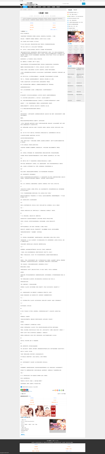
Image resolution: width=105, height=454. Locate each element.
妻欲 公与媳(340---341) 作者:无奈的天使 (76, 16)
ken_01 (70, 52)
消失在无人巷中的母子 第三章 (74, 18)
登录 (80, 0)
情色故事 (58, 6)
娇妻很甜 (54, 27)
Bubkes (81, 45)
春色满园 (25, 6)
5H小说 (54, 25)
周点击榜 (70, 9)
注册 (83, 0)
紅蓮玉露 (81, 52)
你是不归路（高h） (32, 404)
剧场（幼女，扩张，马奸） (73, 26)
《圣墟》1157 (23, 419)
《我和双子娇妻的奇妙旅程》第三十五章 (76, 22)
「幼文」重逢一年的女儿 (73, 14)
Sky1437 (81, 49)
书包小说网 (32, 27)
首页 (21, 6)
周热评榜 (75, 9)
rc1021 (70, 50)
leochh (76, 47)
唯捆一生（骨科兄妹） (36, 450)
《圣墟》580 (29, 9)
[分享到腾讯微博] (59, 390)
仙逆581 (24, 393)
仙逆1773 (22, 432)
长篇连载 (53, 6)
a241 (82, 47)
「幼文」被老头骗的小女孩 (73, 30)
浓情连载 (29, 6)
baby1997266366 (76, 49)
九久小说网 (49, 440)
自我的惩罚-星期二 (72, 28)
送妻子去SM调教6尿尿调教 (73, 24)
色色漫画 (31, 25)
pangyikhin (70, 49)
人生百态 (44, 6)
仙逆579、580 (60, 393)
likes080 (75, 45)
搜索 (84, 3)
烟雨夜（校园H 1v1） (54, 29)
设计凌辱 (39, 6)
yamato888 (70, 45)
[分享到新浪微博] (57, 390)
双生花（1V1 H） (69, 450)
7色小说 (55, 397)
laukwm (76, 52)
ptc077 (70, 47)
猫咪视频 (31, 397)
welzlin (81, 50)
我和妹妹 (22, 425)
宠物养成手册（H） (55, 402)
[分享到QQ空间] (55, 390)
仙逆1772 (22, 422)
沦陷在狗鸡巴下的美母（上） (74, 12)
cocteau (76, 50)
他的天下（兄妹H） (55, 404)
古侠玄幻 (48, 6)
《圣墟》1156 (23, 427)
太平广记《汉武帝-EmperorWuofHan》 (28, 421)
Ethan (26, 31)
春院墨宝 (34, 6)
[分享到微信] (61, 390)
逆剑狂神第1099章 (24, 430)
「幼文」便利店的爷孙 (73, 20)
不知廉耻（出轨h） (69, 448)
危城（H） (31, 29)
